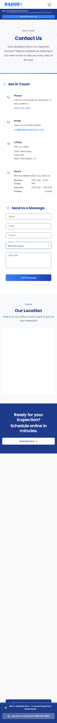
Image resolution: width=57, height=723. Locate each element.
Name (12, 216)
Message (13, 255)
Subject (11, 242)
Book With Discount (27, 17)
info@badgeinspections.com (29, 129)
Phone (12, 235)
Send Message (28, 277)
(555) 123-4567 (22, 108)
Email (11, 226)
